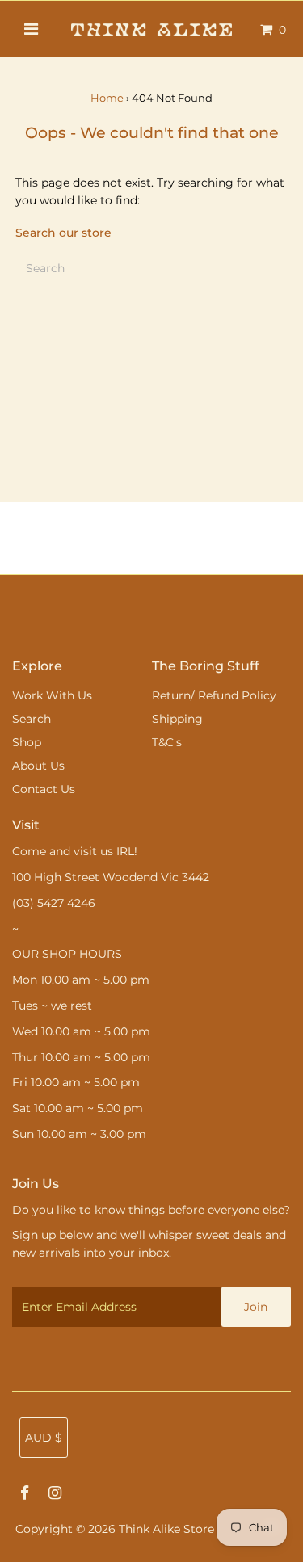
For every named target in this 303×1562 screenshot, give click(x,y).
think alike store (166, 1528)
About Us (38, 765)
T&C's (167, 742)
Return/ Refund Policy (214, 695)
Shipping (177, 718)
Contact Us (43, 789)
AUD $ (43, 1437)
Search (31, 718)
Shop (26, 742)
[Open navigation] (30, 29)
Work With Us (52, 695)
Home (107, 97)
